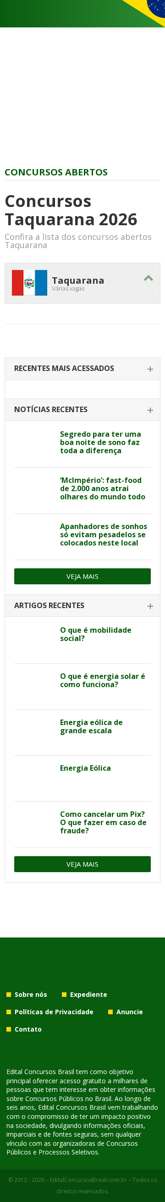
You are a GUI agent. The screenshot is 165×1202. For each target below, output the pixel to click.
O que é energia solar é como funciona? (102, 680)
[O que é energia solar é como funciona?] (33, 686)
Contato (28, 1029)
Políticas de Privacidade (54, 1011)
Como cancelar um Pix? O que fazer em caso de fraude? (103, 822)
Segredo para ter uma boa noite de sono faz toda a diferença (100, 442)
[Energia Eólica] (33, 778)
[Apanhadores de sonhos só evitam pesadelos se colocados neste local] (33, 536)
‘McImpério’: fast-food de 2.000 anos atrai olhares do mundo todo (102, 488)
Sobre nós (31, 994)
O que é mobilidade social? (96, 634)
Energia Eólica (85, 768)
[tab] (82, 369)
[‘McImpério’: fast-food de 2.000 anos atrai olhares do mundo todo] (33, 490)
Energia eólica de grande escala (91, 726)
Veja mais (82, 576)
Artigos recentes (49, 605)
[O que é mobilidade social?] (33, 640)
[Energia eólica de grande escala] (33, 732)
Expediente (88, 994)
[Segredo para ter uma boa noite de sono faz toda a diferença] (33, 444)
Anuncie (129, 1011)
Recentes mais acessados (64, 368)
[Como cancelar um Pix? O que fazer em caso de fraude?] (33, 824)
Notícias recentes (51, 409)
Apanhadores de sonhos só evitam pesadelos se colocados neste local (103, 534)
